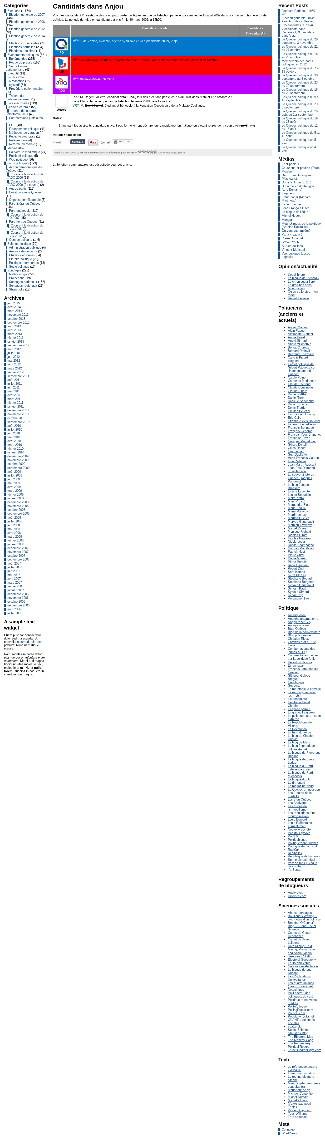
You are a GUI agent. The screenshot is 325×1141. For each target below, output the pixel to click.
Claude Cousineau (300, 387)
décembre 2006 (18, 594)
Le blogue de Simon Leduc (301, 760)
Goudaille (294, 1070)
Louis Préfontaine (300, 823)
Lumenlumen (296, 826)
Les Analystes (297, 803)
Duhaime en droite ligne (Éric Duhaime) (298, 187)
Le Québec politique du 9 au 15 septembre (301, 98)
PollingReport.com (300, 1010)
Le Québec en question (304, 789)
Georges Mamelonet (302, 441)
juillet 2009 (14, 475)
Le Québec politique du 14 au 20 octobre (300, 55)
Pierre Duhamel (292, 238)
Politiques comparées (24, 263)
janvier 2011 (15, 406)
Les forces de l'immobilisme (297, 807)
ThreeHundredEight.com (304, 1050)
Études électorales (22, 255)
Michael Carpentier (301, 1093)
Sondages (14, 270)
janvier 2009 (15, 498)
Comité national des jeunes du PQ (301, 650)
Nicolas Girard (297, 535)
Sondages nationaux (23, 282)
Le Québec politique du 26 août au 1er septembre (300, 112)
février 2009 (15, 494)
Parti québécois (19, 210)
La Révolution (297, 729)
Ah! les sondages (300, 913)
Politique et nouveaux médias (303, 1001)
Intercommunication (301, 1073)
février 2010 (15, 448)
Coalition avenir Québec (25, 192)
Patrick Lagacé (292, 234)
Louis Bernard (297, 819)
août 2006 (14, 609)
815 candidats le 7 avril (298, 25)
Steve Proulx (291, 242)
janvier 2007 (15, 590)
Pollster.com (296, 1013)
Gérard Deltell (297, 444)
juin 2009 (13, 479)
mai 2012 (13, 360)
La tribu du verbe (299, 732)
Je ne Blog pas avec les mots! (302, 693)
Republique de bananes (304, 856)
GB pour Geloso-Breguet (299, 677)
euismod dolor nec (29, 642)
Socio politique (19, 266)
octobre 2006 (16, 601)
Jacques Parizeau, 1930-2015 (299, 12)
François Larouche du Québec (303, 670)
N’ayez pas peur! (299, 1103)
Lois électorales (18, 103)
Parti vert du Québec (23, 221)
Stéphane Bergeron (301, 582)
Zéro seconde (297, 1117)
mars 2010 (14, 445)
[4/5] (151, 152)
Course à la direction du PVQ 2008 (25, 227)
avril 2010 (14, 441)
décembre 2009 (18, 456)
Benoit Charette (298, 347)
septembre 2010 (18, 422)
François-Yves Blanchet (304, 434)
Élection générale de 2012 (27, 29)
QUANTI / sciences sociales (301, 1021)
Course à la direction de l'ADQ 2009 (25, 175)
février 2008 (15, 540)
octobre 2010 (16, 418)
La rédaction (15, 81)
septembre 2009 (18, 468)
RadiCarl (294, 849)
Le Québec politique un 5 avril (299, 141)
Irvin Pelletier (297, 461)
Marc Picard (296, 501)
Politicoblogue (297, 839)
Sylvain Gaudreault (301, 585)
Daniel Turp (296, 397)
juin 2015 (13, 303)
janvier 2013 (15, 341)
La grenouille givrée (301, 712)
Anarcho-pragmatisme (303, 618)
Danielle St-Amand (301, 401)
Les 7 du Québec (299, 799)
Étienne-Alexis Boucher (304, 421)
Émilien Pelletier (299, 411)
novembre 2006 (18, 598)
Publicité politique (21, 155)
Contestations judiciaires (26, 118)
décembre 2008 (18, 502)
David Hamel (94, 105)
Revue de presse (20, 62)
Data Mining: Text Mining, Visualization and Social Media (302, 949)
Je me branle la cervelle (304, 689)
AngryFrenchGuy (299, 622)
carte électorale (19, 107)
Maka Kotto (296, 498)
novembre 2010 (18, 414)
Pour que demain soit (302, 846)
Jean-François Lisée (296, 208)
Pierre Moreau (297, 558)
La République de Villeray (300, 724)
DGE (12, 125)
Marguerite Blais (299, 505)
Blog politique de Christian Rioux (299, 637)
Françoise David (299, 438)
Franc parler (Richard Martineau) (296, 198)
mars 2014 (14, 311)
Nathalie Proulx (90, 79)
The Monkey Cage (300, 1040)
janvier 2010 (15, 452)
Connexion (289, 1129)
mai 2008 (13, 529)
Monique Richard (299, 531)
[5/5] (155, 152)
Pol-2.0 (293, 836)
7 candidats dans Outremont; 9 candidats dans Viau (298, 32)
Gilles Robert (297, 448)
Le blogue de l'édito (295, 212)
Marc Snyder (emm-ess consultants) (304, 1085)
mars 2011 (14, 399)
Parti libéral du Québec (24, 203)
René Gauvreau (298, 565)
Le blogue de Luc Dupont (299, 971)
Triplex (292, 1107)
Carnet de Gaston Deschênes (300, 934)
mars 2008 (14, 536)
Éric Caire (294, 417)
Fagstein (288, 193)
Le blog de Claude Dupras (300, 737)
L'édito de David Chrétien (299, 703)
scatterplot (295, 1026)
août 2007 (14, 563)
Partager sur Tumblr (77, 141)
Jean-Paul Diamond (301, 468)
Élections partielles (22, 47)
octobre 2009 (16, 464)
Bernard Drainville (300, 351)
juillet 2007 (14, 567)
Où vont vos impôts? (296, 230)
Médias (12, 148)
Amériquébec (297, 615)
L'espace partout (299, 709)
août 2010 (14, 426)
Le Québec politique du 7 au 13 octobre (301, 69)
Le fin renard (296, 782)
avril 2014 (14, 307)
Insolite (12, 77)
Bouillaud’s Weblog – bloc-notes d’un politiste (304, 917)
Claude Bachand (299, 384)
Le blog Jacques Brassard (299, 486)
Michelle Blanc (298, 1100)
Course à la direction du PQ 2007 (25, 216)
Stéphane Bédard (300, 578)
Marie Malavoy (298, 511)
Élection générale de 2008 (27, 22)
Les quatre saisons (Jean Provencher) (301, 984)
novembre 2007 (18, 552)
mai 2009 (13, 483)
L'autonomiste (297, 699)
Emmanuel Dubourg (301, 414)
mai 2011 (13, 391)
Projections (17, 278)
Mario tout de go (299, 1090)
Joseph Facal (297, 471)
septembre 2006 (18, 605)
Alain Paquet (296, 330)
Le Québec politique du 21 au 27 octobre (300, 48)
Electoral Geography (302, 959)
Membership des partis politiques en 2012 (297, 62)
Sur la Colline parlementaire (16, 67)
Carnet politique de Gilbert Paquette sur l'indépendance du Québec (301, 369)
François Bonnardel (301, 427)
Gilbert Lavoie (291, 204)
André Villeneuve (299, 344)
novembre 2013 (18, 314)
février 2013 (15, 337)
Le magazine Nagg (301, 786)
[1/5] (140, 152)
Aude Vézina (88, 41)
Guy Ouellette (297, 454)
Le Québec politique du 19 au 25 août (300, 120)
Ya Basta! (294, 869)
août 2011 (14, 380)
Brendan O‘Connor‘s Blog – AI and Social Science (302, 926)
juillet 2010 (14, 429)
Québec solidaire (20, 239)
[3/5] (148, 152)
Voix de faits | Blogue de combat (302, 864)
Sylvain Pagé (297, 588)
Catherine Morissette (302, 381)
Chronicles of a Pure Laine (302, 643)
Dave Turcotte (297, 404)
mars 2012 (14, 368)
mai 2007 (13, 575)
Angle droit (295, 892)
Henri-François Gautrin (303, 458)
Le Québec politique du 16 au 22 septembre (300, 91)
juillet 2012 (14, 353)
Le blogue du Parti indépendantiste (300, 767)
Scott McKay (297, 575)
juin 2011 (13, 387)
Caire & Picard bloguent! (298, 359)
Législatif (13, 85)
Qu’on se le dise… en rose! (303, 293)
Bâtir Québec (297, 628)
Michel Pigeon (297, 528)
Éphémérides (18, 58)
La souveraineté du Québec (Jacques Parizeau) (301, 478)
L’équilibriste (296, 274)
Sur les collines (292, 246)
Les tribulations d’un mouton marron (301, 814)
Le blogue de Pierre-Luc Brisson (304, 754)
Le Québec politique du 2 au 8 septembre (301, 105)
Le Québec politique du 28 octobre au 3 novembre (300, 41)
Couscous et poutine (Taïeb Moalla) (301, 169)
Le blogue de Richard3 (303, 278)
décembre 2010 (18, 410)
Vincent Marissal (293, 249)
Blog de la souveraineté (304, 632)
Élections (13, 11)
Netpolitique (296, 989)
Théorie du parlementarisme (17, 97)
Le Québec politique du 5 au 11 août (301, 134)
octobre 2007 (16, 555)
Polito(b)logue (297, 1006)
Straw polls (16, 289)
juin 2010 (13, 433)
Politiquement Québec (303, 843)
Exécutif (13, 73)
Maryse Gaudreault (301, 521)
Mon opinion (296, 288)
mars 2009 (14, 490)
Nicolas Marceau (299, 538)
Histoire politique (20, 259)
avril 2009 (14, 487)
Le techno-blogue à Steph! (301, 1078)
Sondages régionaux (23, 285)
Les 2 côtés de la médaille (300, 794)
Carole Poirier (297, 377)
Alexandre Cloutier (300, 334)
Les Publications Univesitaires (299, 977)
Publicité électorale (22, 136)
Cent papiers (290, 164)
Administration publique (25, 247)
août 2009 (14, 471)
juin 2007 (13, 571)
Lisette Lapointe (299, 491)
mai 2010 (13, 437)
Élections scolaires (22, 51)
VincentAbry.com (299, 1110)
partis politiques (18, 163)
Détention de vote (300, 662)
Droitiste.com (297, 896)
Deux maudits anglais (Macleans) (296, 176)
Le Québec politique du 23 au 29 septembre (300, 84)
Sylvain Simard (298, 592)
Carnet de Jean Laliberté (298, 941)
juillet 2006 (14, 613)
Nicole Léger (296, 541)
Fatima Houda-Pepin (302, 424)
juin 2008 (13, 525)
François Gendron (300, 431)
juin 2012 (13, 357)
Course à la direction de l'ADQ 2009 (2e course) (25, 183)
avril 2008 (14, 533)
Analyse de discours (23, 251)
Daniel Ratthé (297, 394)
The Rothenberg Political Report (299, 1045)
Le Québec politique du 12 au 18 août (300, 127)
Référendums (18, 140)
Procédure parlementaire (26, 88)
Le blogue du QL (299, 779)
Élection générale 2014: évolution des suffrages (298, 19)
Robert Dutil (296, 568)
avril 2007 (14, 578)
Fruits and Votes (299, 963)
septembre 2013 (18, 322)
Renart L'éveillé (298, 298)
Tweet (57, 142)
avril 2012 (14, 364)
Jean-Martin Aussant (302, 464)
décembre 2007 (18, 548)
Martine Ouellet (298, 518)
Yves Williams (297, 1113)
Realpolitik (295, 853)
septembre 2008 (18, 513)
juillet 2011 (14, 383)
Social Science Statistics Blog (298, 1031)
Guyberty (294, 685)
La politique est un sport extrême (304, 717)
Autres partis (18, 188)
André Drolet (296, 337)
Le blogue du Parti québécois (300, 774)
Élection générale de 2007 (27, 14)
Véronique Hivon (299, 598)
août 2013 (14, 326)
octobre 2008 (16, 509)
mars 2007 (14, 582)
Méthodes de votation (24, 132)
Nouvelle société (299, 829)
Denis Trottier (297, 407)
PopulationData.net (301, 1016)
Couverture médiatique (24, 152)
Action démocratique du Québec (24, 168)
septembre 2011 (18, 376)
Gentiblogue (296, 682)
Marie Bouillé (297, 508)
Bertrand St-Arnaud (301, 354)
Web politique (18, 159)
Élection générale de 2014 (27, 36)
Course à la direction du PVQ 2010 (25, 234)
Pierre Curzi (296, 555)
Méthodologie (18, 274)
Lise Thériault (89, 60)
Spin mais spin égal (301, 859)
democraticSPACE (301, 956)
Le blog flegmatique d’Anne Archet (301, 747)
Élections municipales (24, 43)
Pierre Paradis (297, 562)
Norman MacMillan (301, 548)
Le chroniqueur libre (301, 281)
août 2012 (14, 349)
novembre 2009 (18, 460)
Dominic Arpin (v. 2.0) (296, 182)
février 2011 (15, 402)
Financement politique (24, 129)
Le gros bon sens (300, 285)
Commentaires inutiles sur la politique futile (303, 657)
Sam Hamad (296, 572)
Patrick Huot (296, 551)
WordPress (289, 1133)
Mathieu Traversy (300, 525)
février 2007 (15, 586)
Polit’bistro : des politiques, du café (300, 994)
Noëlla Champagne (301, 545)
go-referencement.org (302, 1066)
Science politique (19, 244)
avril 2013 (14, 330)
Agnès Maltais (298, 327)
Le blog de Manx (299, 742)
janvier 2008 (15, 544)
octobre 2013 (16, 318)
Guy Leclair (296, 451)
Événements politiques (23, 55)
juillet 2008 (14, 521)
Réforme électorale (22, 144)
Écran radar (296, 665)
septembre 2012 (18, 345)
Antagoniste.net (299, 625)
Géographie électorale (303, 966)
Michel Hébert (291, 215)
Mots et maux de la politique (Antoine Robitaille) (301, 225)
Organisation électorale (25, 200)
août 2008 (14, 517)
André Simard (297, 340)
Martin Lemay (297, 514)
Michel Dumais (298, 1097)
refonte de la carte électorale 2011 (21, 112)
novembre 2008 (18, 506)
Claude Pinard (297, 391)
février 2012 (15, 372)
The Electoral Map (300, 1036)
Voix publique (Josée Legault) (296, 255)
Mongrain (288, 219)
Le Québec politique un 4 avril (299, 148)
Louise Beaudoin (299, 495)
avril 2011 (13, 395)
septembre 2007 (18, 559)
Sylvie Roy (295, 595)
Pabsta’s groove (299, 833)
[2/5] (144, 152)
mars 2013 (14, 334)
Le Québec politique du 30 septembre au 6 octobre (300, 77)
